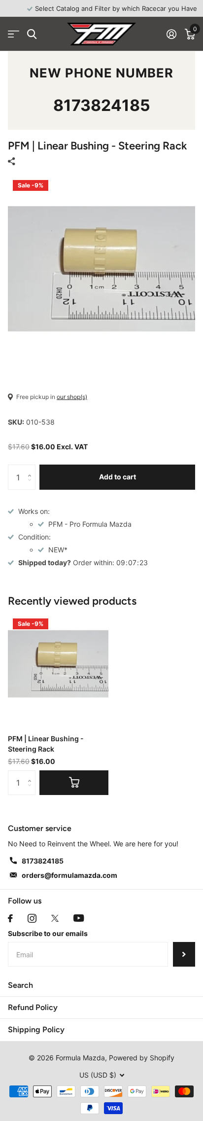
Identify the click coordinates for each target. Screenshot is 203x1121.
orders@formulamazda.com (69, 875)
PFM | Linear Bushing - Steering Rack (46, 743)
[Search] (31, 34)
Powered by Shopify (141, 1057)
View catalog (13, 34)
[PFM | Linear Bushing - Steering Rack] (58, 664)
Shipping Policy (36, 1029)
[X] (55, 918)
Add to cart (117, 476)
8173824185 (101, 105)
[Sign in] (171, 34)
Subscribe (184, 954)
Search (20, 985)
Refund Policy (33, 1007)
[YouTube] (78, 918)
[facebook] (10, 918)
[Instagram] (32, 918)
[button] (31, 468)
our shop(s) (72, 396)
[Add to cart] (73, 782)
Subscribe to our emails (48, 933)
